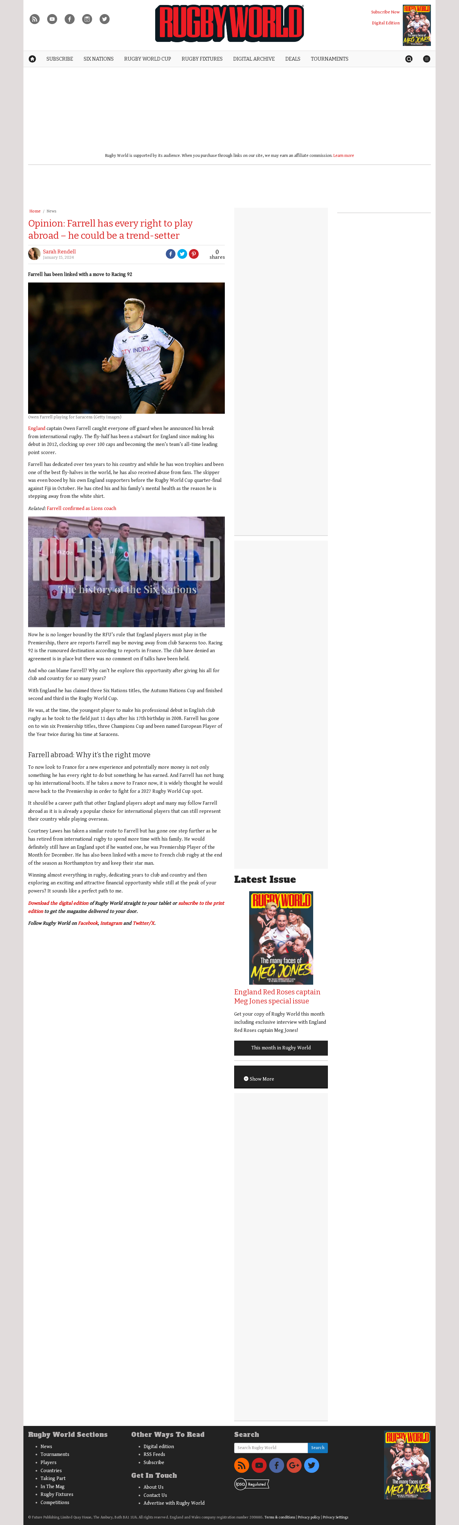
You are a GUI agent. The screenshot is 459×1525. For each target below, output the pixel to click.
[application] (126, 572)
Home (35, 211)
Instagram (111, 923)
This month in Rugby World (281, 1048)
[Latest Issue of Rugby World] (417, 25)
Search (317, 1447)
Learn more (343, 155)
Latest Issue (265, 879)
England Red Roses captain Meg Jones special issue (277, 996)
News (52, 211)
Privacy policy (309, 1517)
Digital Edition (386, 23)
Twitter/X (143, 923)
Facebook (88, 923)
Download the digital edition (58, 903)
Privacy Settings (335, 1517)
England (36, 429)
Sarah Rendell (59, 252)
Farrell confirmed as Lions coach (81, 509)
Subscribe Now (385, 12)
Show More (261, 1079)
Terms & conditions (279, 1517)
